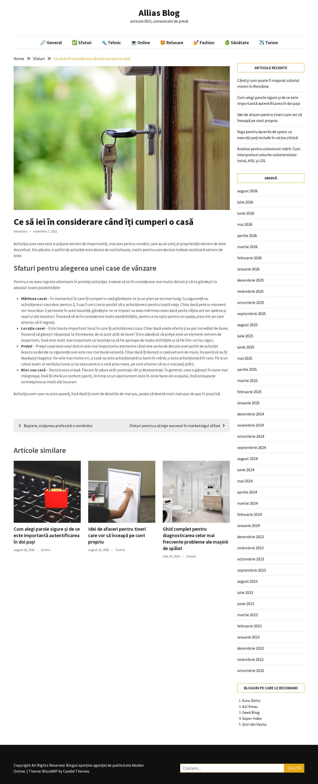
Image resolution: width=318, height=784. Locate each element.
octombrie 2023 (250, 558)
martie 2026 (247, 246)
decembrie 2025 (250, 280)
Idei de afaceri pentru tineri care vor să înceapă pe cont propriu (117, 535)
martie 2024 (247, 503)
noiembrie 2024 (250, 425)
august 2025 (247, 324)
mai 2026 (244, 224)
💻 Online (140, 42)
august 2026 (247, 190)
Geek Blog (251, 712)
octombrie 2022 (250, 670)
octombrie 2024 (250, 436)
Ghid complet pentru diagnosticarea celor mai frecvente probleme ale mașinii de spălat (195, 538)
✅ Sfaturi (81, 42)
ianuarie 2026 (248, 268)
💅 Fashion (203, 42)
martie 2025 (247, 380)
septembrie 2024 (251, 447)
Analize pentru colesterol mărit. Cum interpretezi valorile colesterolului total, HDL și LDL (268, 154)
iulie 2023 (245, 592)
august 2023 (247, 581)
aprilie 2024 (247, 492)
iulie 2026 (245, 202)
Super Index (252, 718)
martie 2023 (247, 614)
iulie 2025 (245, 335)
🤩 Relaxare (171, 42)
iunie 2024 (245, 469)
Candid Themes (76, 771)
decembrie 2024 (250, 413)
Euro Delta (251, 700)
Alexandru (20, 231)
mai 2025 (244, 358)
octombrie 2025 (250, 302)
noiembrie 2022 (250, 659)
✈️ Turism (268, 42)
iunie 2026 (245, 213)
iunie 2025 (245, 347)
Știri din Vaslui (254, 724)
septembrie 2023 (251, 570)
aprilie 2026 (247, 235)
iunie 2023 (245, 603)
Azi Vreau (250, 706)
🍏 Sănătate (236, 42)
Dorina (45, 550)
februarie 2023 (249, 625)
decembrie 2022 (250, 648)
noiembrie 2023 (250, 547)
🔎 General (51, 42)
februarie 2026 (249, 257)
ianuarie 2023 (248, 637)
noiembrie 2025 (250, 291)
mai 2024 (244, 480)
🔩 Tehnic (111, 42)
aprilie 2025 (247, 369)
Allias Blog (159, 12)
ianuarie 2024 (248, 525)
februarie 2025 (249, 391)
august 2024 (247, 458)
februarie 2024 (249, 514)
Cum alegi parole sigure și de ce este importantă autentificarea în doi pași (47, 535)
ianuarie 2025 (248, 402)
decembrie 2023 (250, 536)
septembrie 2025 (251, 313)
